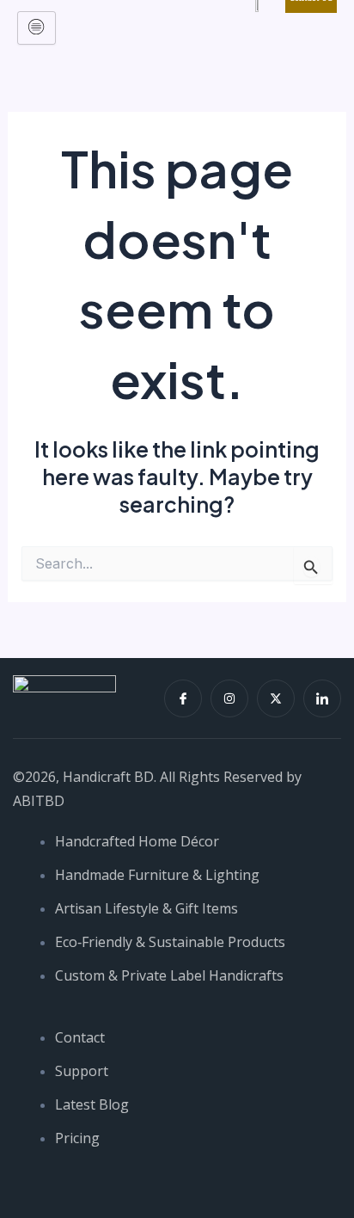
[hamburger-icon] (36, 27)
